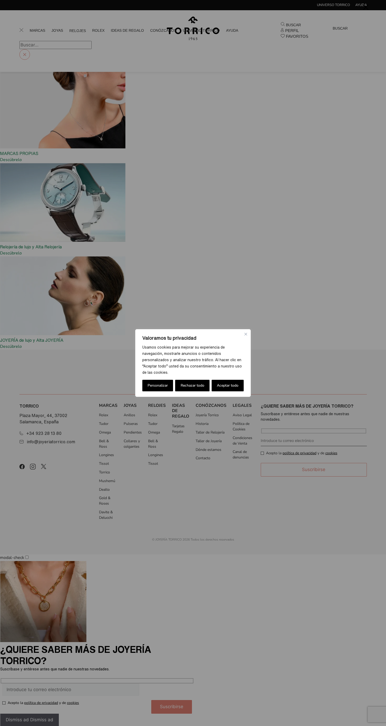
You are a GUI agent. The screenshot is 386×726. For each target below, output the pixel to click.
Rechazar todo (192, 385)
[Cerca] (245, 334)
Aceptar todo (227, 385)
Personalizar (158, 385)
